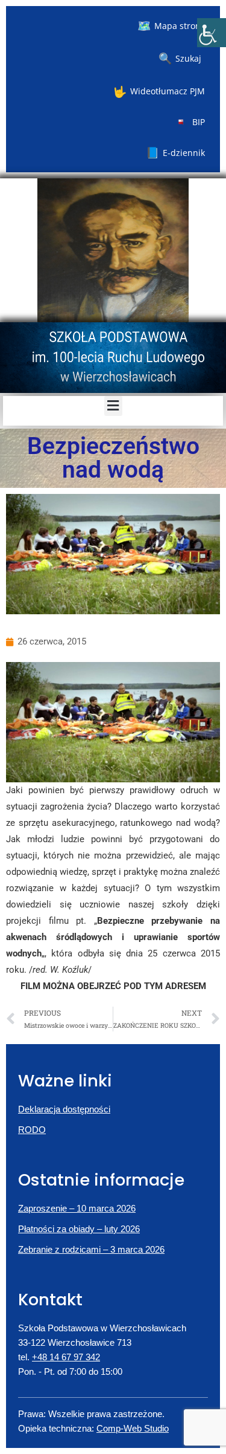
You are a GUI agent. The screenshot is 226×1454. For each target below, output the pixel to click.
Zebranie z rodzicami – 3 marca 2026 (91, 1249)
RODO (32, 1130)
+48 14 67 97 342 (66, 1357)
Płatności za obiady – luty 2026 (79, 1229)
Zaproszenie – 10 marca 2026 (77, 1208)
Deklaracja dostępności (64, 1109)
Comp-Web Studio (132, 1428)
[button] (113, 406)
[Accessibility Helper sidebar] (211, 32)
